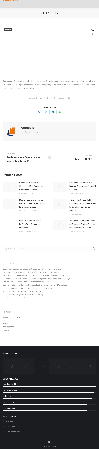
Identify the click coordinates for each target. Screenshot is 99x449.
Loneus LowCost (13, 431)
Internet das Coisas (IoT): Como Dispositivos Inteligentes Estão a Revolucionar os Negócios (82, 205)
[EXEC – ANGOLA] (10, 366)
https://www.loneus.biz (29, 132)
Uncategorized (8, 327)
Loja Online (10, 426)
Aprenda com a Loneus (12, 317)
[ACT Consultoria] (42, 366)
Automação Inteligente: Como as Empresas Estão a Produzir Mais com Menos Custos (82, 224)
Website (6, 330)
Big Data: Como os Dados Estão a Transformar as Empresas (30, 224)
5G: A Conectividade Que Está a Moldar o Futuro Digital (24, 294)
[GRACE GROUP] (26, 366)
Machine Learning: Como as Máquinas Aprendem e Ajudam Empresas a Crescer (32, 203)
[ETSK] (88, 366)
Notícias (9, 421)
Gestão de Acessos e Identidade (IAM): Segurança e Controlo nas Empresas (32, 186)
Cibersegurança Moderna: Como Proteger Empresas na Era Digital (28, 288)
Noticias (8, 30)
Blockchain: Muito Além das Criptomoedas (19, 298)
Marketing (6, 320)
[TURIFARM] (57, 366)
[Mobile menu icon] (93, 3)
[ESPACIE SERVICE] (73, 366)
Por (48, 98)
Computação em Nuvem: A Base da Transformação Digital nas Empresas (82, 186)
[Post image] (10, 187)
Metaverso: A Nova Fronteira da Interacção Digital (22, 291)
